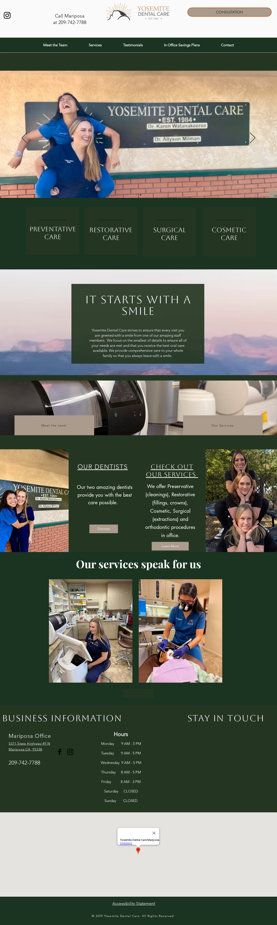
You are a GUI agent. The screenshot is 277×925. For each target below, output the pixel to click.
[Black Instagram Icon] (70, 752)
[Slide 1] (140, 194)
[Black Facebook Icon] (59, 752)
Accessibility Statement (133, 903)
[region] (52, 231)
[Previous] (24, 138)
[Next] (252, 138)
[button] (55, 45)
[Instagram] (7, 15)
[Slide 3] (136, 194)
